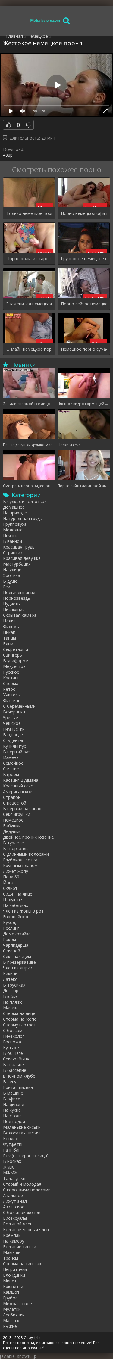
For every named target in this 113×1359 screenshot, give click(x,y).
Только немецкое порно (29, 213)
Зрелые (10, 717)
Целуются (13, 899)
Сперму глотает (19, 1025)
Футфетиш (14, 1144)
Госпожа (12, 1042)
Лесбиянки (14, 1315)
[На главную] (45, 20)
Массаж (11, 1320)
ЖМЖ (8, 1167)
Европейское (16, 916)
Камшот (11, 1292)
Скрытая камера (19, 615)
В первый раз (16, 752)
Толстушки (14, 1178)
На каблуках (15, 905)
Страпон (11, 797)
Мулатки (12, 1309)
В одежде (13, 734)
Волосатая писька (22, 1133)
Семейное (13, 763)
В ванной (12, 541)
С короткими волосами (27, 1190)
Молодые (13, 530)
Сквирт (10, 888)
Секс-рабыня (16, 1059)
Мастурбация (17, 564)
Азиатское (13, 1207)
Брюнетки (13, 1286)
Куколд (10, 922)
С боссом (12, 1030)
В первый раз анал (22, 808)
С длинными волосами (26, 854)
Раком (9, 939)
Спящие (11, 769)
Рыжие (10, 1326)
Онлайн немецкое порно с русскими (29, 349)
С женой (11, 951)
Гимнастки (14, 729)
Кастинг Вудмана (20, 780)
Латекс (10, 979)
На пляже (13, 1002)
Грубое (10, 1298)
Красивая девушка (22, 558)
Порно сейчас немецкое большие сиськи (84, 304)
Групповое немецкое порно (84, 258)
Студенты (13, 740)
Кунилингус (14, 746)
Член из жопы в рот (23, 911)
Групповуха (15, 524)
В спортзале (16, 848)
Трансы (10, 1258)
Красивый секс (18, 786)
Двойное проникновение (28, 837)
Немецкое (13, 820)
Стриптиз (12, 552)
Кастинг (11, 678)
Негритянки (15, 1269)
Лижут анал (15, 1201)
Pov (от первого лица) (26, 1155)
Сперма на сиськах (22, 1263)
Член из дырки (17, 968)
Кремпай (12, 1235)
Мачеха (11, 1007)
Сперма (10, 683)
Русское (11, 672)
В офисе (11, 1099)
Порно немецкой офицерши (84, 213)
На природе (15, 513)
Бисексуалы (15, 1218)
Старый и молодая (22, 1184)
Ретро (9, 689)
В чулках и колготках (24, 501)
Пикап (9, 632)
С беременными (19, 706)
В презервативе (19, 962)
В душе (10, 581)
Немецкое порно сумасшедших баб (84, 349)
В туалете (13, 843)
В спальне (13, 1064)
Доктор (10, 990)
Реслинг (11, 928)
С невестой (14, 803)
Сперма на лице (19, 1013)
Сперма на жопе (19, 1019)
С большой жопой (21, 1212)
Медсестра (14, 666)
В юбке (10, 996)
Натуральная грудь (22, 518)
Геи (6, 587)
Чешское (12, 723)
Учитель (11, 695)
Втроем (11, 774)
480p (8, 155)
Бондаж (11, 1138)
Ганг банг (13, 1150)
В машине (13, 1093)
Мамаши (11, 1252)
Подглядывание (19, 592)
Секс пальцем (17, 956)
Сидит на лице (17, 894)
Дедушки (12, 831)
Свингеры (13, 655)
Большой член (18, 1224)
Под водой (14, 1121)
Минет (10, 1281)
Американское (17, 791)
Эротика (11, 575)
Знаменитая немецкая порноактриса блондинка (29, 304)
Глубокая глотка (20, 860)
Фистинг (11, 700)
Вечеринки (14, 712)
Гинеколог (13, 1036)
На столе (12, 1116)
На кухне (12, 1110)
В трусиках (14, 985)
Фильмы (11, 626)
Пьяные (11, 535)
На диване (13, 1104)
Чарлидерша (15, 945)
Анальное (13, 1195)
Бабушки (12, 825)
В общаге (13, 1053)
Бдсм (8, 643)
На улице (12, 569)
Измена (11, 757)
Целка (9, 621)
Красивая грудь (19, 547)
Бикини (10, 973)
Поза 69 (11, 877)
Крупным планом (20, 865)
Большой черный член (26, 1229)
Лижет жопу (15, 871)
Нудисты (11, 604)
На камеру (13, 1241)
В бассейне (14, 1070)
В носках (12, 1161)
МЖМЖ (10, 1172)
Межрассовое (17, 1303)
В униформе (15, 660)
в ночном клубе (19, 1076)
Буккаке (11, 1047)
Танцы (9, 638)
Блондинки (14, 1275)
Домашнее (14, 507)
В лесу (9, 1081)
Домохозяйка (17, 934)
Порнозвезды (17, 598)
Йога (8, 882)
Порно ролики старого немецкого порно (29, 258)
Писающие (14, 609)
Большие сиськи (19, 1246)
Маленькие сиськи (22, 1127)
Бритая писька (18, 1087)
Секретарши (15, 649)
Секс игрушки (16, 814)
